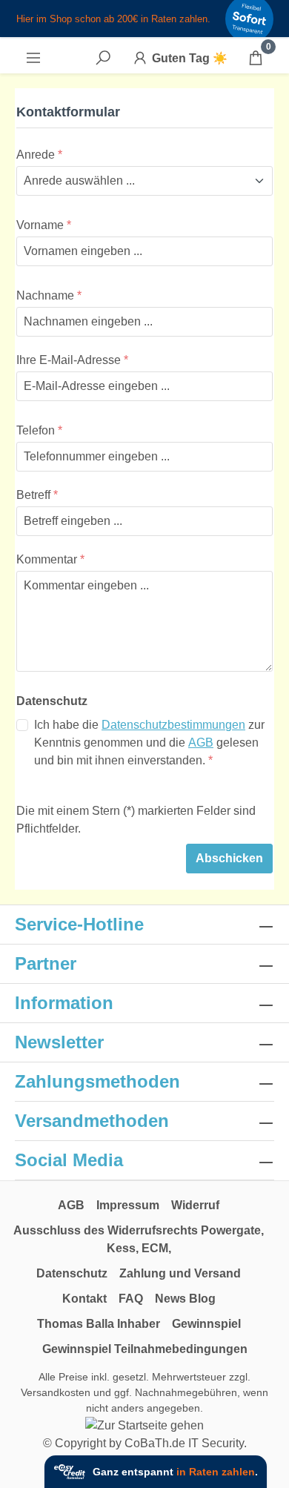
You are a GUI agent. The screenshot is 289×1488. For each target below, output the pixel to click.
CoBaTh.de (154, 1443)
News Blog (185, 1298)
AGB (200, 742)
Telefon (39, 430)
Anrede (39, 154)
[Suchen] (103, 57)
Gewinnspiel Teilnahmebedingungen (145, 1349)
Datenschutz (71, 1273)
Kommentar (50, 559)
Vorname (43, 225)
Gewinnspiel (206, 1323)
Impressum (127, 1205)
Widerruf (195, 1205)
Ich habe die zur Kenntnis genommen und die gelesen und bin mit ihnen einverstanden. (149, 742)
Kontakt (84, 1298)
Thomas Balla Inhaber (98, 1323)
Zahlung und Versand (180, 1273)
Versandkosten (55, 1392)
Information (64, 1003)
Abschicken (229, 858)
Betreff (37, 495)
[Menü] (33, 57)
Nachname (49, 295)
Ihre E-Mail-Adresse (72, 360)
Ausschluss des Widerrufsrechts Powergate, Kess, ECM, (138, 1239)
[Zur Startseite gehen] (144, 1425)
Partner (45, 963)
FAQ (131, 1298)
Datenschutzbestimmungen (173, 724)
